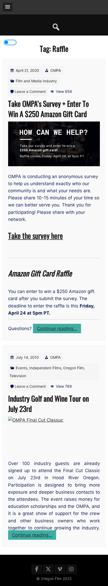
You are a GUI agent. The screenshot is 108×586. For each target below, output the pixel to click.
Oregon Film (73, 368)
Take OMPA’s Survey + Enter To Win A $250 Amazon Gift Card (48, 108)
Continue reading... (59, 329)
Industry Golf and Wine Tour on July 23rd (48, 403)
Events (21, 368)
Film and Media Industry (36, 81)
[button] (8, 7)
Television (17, 375)
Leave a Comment (30, 91)
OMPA (55, 70)
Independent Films (45, 368)
